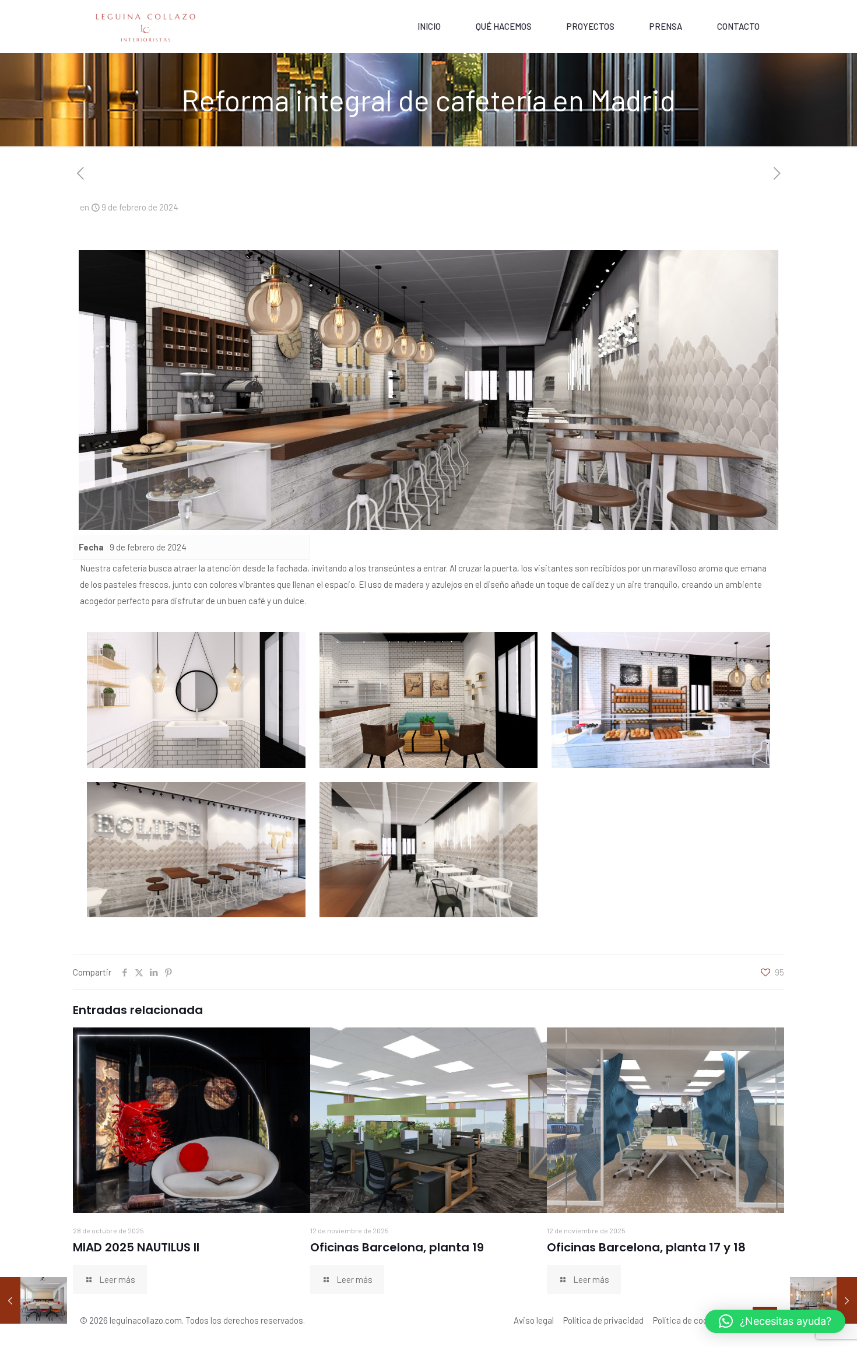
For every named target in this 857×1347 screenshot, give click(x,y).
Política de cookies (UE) (697, 1320)
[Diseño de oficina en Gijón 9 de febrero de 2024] (823, 1300)
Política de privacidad (603, 1320)
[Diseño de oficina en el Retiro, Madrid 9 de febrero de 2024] (33, 1300)
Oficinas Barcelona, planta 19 (397, 1247)
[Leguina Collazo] (146, 26)
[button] (775, 1321)
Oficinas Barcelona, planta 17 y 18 (646, 1247)
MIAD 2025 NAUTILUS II (136, 1247)
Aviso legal (534, 1320)
